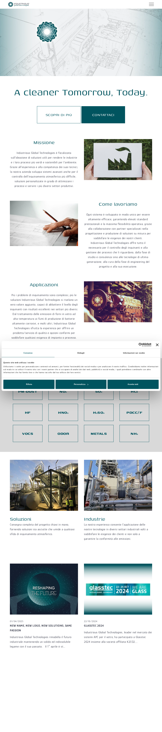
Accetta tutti (133, 384)
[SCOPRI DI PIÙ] (59, 110)
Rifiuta (29, 384)
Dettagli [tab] (81, 353)
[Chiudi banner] (157, 344)
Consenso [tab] (28, 353)
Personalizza (79, 384)
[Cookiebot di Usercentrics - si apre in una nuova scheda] (134, 345)
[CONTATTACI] (103, 110)
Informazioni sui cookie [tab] (134, 353)
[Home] (19, 4)
